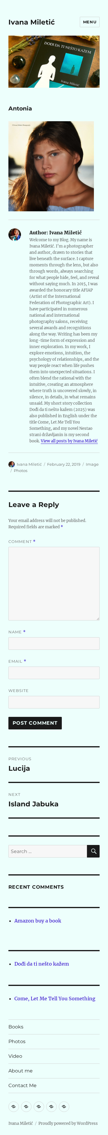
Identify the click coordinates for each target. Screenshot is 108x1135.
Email (17, 661)
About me (20, 1071)
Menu (89, 21)
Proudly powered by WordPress (68, 1123)
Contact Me (22, 1085)
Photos (20, 470)
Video (15, 1056)
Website (18, 690)
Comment (22, 541)
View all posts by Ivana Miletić (69, 441)
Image (92, 464)
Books (15, 1027)
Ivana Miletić (31, 22)
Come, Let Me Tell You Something (54, 999)
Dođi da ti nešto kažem (41, 964)
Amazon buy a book (37, 921)
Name (17, 632)
